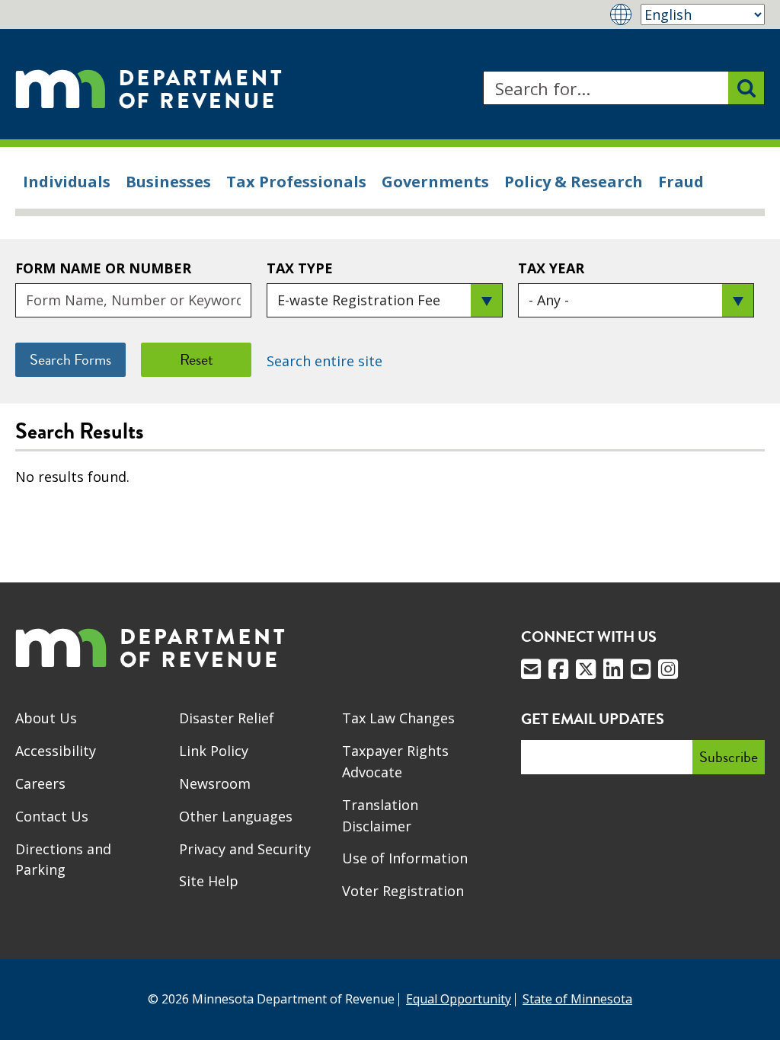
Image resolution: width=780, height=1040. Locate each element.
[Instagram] (668, 669)
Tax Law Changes (398, 718)
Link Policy (213, 751)
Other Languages (235, 816)
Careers (40, 783)
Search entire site (324, 361)
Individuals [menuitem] (66, 181)
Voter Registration (403, 891)
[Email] (531, 669)
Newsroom (215, 783)
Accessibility (55, 751)
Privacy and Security (245, 849)
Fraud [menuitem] (681, 181)
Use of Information (405, 858)
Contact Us (51, 816)
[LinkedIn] (613, 669)
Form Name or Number (103, 268)
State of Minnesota (577, 999)
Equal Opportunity (458, 999)
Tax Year (551, 268)
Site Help (208, 881)
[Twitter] (586, 669)
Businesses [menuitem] (168, 181)
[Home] (148, 87)
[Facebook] (558, 669)
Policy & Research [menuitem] (573, 181)
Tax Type (300, 268)
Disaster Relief (226, 718)
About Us (46, 718)
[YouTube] (641, 669)
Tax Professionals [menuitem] (296, 181)
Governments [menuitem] (435, 181)
